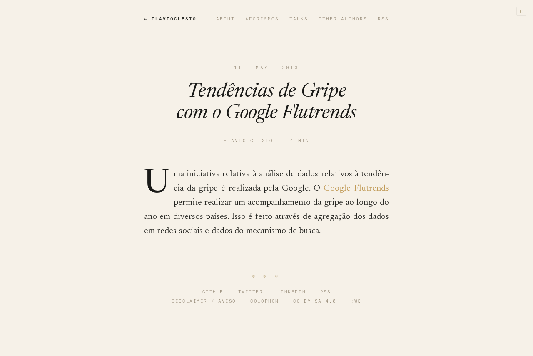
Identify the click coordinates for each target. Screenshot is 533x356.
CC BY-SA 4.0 (314, 301)
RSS (325, 291)
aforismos (262, 18)
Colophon (264, 301)
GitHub (213, 291)
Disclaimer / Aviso (204, 301)
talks (298, 18)
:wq (356, 301)
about (225, 18)
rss (383, 18)
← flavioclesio (170, 18)
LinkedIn (291, 291)
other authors (343, 18)
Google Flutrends (356, 188)
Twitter (250, 291)
